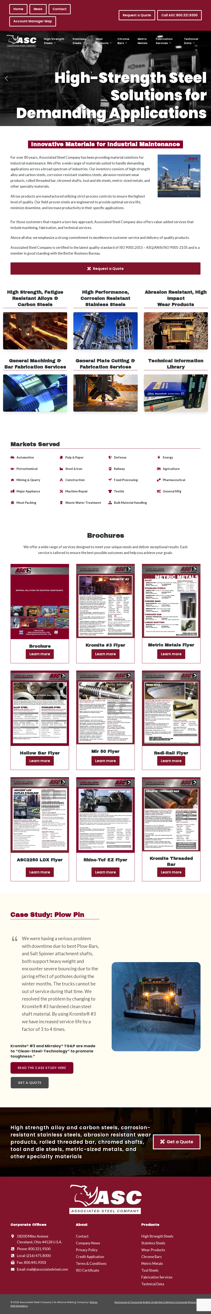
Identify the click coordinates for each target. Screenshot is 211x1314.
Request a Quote (137, 15)
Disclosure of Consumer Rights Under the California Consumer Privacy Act (157, 1302)
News (38, 9)
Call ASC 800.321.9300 (179, 15)
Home (18, 9)
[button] (6, 78)
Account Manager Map (32, 21)
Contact (60, 9)
